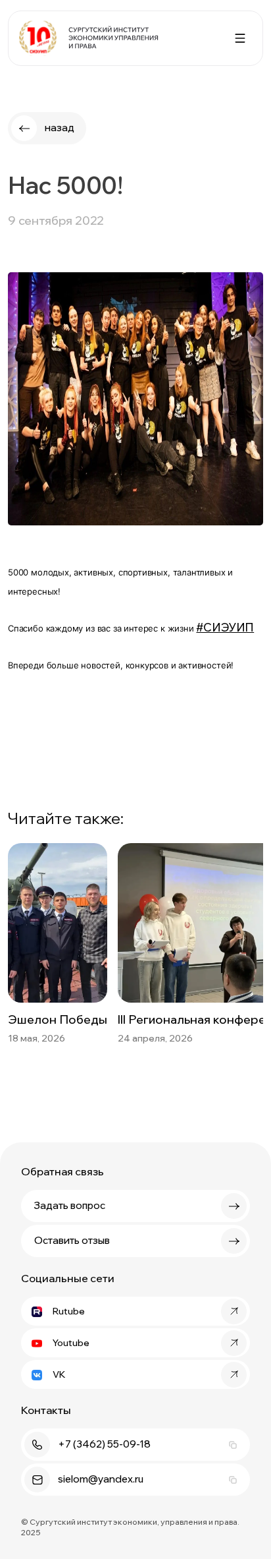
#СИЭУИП (225, 627)
